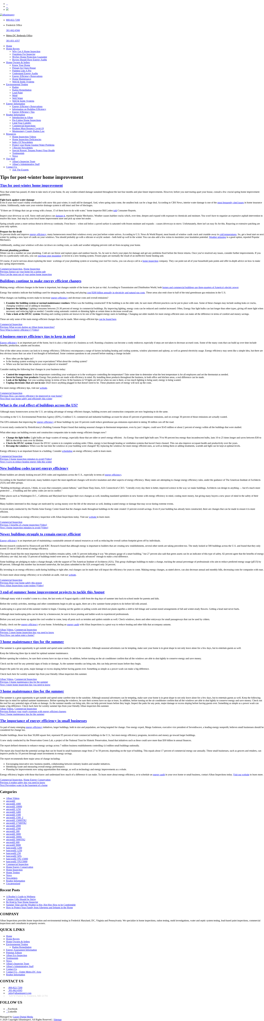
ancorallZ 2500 (13, 828)
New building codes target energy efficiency (34, 468)
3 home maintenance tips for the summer (32, 642)
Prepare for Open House (24, 68)
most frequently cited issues (230, 202)
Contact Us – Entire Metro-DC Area (23, 972)
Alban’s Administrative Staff (26, 164)
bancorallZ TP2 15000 (17, 858)
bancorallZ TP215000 (16, 861)
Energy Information (15, 103)
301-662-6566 (13, 30)
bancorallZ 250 (13, 853)
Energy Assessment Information (21, 950)
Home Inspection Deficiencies (26, 139)
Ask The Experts (20, 169)
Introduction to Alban (22, 117)
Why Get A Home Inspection (26, 51)
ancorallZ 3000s (14, 836)
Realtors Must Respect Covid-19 (28, 128)
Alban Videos (6, 629)
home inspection (150, 261)
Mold (14, 95)
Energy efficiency (8, 342)
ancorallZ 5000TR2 (15, 839)
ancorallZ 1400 (13, 812)
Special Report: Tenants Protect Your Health (33, 150)
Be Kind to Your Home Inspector (22, 902)
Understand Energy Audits (25, 73)
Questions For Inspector (23, 54)
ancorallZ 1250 (13, 809)
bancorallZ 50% (14, 856)
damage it (60, 215)
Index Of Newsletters (22, 142)
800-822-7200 (13, 20)
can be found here (107, 319)
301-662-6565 (15, 990)
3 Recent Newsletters (22, 147)
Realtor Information (15, 114)
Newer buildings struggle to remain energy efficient (40, 534)
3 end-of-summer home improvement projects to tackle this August (52, 592)
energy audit (73, 624)
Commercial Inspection (11, 269)
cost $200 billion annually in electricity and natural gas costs (116, 292)
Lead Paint (17, 92)
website (43, 388)
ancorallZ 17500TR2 (16, 823)
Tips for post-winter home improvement (31, 185)
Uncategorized (13, 883)
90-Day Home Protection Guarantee (29, 57)
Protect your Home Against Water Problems (33, 145)
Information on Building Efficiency (29, 109)
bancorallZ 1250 (14, 850)
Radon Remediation (21, 90)
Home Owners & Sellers (18, 62)
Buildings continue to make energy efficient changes (40, 281)
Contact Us (11, 167)
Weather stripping (217, 237)
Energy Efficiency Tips (23, 112)
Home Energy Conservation (37, 779)
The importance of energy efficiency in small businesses (43, 721)
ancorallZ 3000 (13, 834)
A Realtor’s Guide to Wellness (20, 896)
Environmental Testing (17, 84)
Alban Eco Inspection (16, 955)
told (115, 210)
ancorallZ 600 (13, 842)
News (15, 156)
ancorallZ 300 (13, 831)
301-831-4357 (13, 40)
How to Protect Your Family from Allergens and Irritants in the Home (39, 907)
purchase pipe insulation (49, 255)
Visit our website (241, 774)
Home (9, 46)
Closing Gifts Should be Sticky (21, 899)
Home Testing (13, 872)
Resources (11, 134)
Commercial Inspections (23, 125)
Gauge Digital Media (23, 1016)
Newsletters (11, 878)
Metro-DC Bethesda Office (19, 35)
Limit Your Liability (21, 123)
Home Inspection (32, 269)
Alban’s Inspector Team (23, 161)
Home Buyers (13, 48)
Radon (15, 87)
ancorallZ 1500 (13, 814)
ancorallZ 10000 (14, 806)
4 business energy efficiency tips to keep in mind (37, 336)
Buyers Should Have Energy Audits (29, 59)
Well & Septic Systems (23, 81)
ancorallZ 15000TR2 (16, 820)
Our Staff (10, 158)
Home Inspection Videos (24, 136)
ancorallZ (10, 801)
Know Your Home (21, 65)
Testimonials (18, 153)
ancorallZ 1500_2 (14, 817)
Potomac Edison (14, 952)
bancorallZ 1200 (14, 847)
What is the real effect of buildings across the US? (39, 405)
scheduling (67, 451)
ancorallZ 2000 (13, 825)
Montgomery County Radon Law (28, 131)
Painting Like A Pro (21, 70)
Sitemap (58, 1019)
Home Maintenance (21, 79)
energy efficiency (38, 234)
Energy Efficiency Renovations (27, 76)
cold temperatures (228, 234)
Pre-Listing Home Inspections (26, 120)
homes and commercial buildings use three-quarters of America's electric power (200, 287)
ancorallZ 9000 (13, 845)
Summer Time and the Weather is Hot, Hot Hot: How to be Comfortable (41, 904)
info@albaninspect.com (19, 993)
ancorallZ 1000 (13, 803)
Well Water (17, 98)
